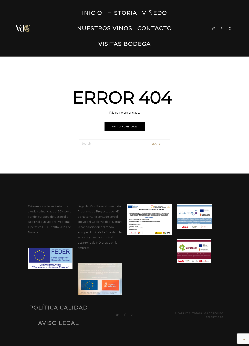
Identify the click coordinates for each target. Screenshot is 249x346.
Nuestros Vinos (104, 28)
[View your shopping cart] (214, 28)
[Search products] (230, 28)
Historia (122, 12)
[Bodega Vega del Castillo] (23, 28)
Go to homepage (124, 126)
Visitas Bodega (124, 43)
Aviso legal (58, 323)
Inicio (92, 12)
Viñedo (154, 12)
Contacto (154, 28)
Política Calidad (58, 307)
